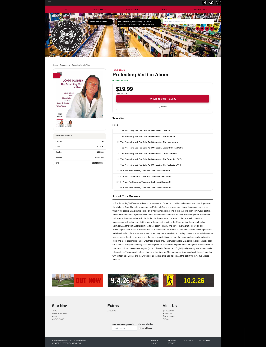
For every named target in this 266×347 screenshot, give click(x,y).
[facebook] (197, 28)
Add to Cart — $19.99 (164, 99)
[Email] (211, 28)
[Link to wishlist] (204, 3)
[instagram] (207, 28)
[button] (99, 9)
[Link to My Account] (211, 3)
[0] (218, 3)
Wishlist (164, 107)
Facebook (169, 311)
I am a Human (146, 328)
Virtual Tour (200, 9)
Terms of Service (171, 341)
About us (167, 9)
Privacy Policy (154, 341)
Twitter (168, 314)
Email (167, 319)
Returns (188, 340)
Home (55, 65)
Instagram (169, 316)
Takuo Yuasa (65, 65)
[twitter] (202, 28)
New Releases (133, 9)
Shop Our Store (59, 314)
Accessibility (205, 340)
